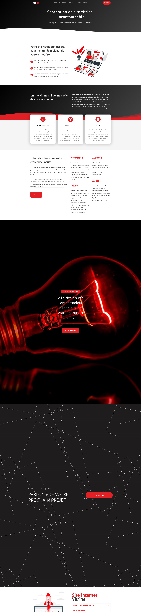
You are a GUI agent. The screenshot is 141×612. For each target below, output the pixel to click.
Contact (106, 3)
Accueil (55, 3)
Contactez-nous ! (70, 330)
